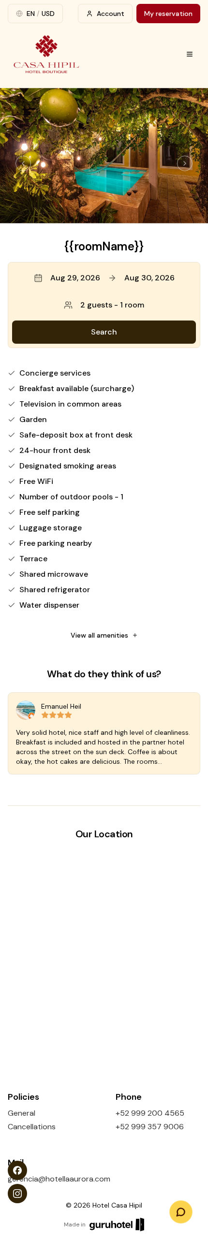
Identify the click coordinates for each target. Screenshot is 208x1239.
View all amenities (99, 635)
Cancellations (32, 1127)
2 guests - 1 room (112, 305)
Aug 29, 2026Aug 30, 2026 (112, 278)
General (21, 1113)
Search (104, 332)
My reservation (168, 13)
